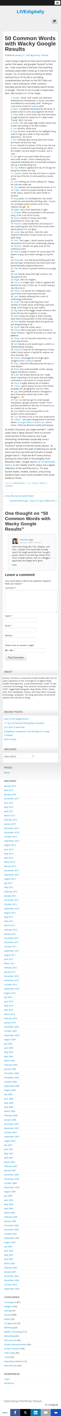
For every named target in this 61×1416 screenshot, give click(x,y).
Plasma (17, 223)
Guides (7, 1319)
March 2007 (9, 1162)
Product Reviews (11, 1348)
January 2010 (10, 1022)
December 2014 (11, 828)
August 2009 (10, 1039)
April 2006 (8, 1208)
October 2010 (10, 984)
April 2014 (8, 857)
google (35, 483)
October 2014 (10, 836)
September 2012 (11, 908)
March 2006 (9, 1212)
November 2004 (11, 1280)
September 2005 (11, 1238)
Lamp (16, 232)
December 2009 (11, 1026)
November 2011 (11, 942)
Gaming (7, 1310)
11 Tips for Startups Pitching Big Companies (24, 723)
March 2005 (9, 1263)
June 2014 (8, 849)
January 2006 (10, 1221)
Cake (16, 374)
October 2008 (10, 1081)
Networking (9, 1336)
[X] (25, 1412)
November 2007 (11, 1128)
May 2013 (8, 887)
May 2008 (8, 1103)
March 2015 (9, 815)
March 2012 (9, 925)
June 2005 (8, 1250)
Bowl (16, 369)
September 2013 (11, 874)
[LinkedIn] (35, 1412)
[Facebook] (15, 1412)
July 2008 (8, 1094)
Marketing (8, 1327)
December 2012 (11, 900)
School (17, 349)
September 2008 (11, 1086)
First (16, 240)
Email (8, 625)
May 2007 (8, 1153)
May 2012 (8, 917)
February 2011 (10, 967)
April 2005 (8, 1259)
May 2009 (8, 1052)
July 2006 (8, 1195)
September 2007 (11, 1136)
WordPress (9, 1383)
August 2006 (10, 1191)
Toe (16, 416)
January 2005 (10, 1272)
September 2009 (11, 1035)
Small (16, 302)
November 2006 (11, 1179)
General (7, 1314)
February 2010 (10, 1018)
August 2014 (10, 845)
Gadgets (8, 1306)
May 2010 (8, 1005)
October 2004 (10, 1284)
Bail (15, 411)
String (16, 260)
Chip (16, 268)
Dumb (17, 330)
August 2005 (10, 1242)
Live (15, 128)
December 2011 (11, 938)
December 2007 (11, 1124)
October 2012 (10, 904)
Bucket (16, 97)
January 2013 (10, 895)
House (17, 218)
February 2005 (10, 1267)
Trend (16, 386)
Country (17, 173)
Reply (14, 565)
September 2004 (11, 1288)
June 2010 (8, 1001)
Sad (15, 181)
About (7, 772)
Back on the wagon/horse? (16, 719)
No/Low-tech (10, 1340)
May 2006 (8, 1204)
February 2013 (10, 891)
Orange (17, 212)
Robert (17, 358)
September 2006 (11, 1187)
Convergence (10, 1302)
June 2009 (8, 1048)
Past (16, 400)
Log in (7, 1379)
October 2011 (10, 946)
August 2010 (10, 993)
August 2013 (10, 879)
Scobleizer (29, 360)
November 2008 (11, 1077)
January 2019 (10, 786)
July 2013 (8, 883)
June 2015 (8, 802)
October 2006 (10, 1183)
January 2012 (10, 934)
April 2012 (8, 921)
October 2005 (10, 1233)
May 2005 (8, 1255)
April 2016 (8, 790)
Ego (16, 391)
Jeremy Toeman (41, 55)
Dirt (15, 187)
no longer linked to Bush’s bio (30, 422)
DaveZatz (23, 539)
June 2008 (8, 1098)
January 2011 (10, 972)
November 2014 (11, 832)
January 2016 (10, 794)
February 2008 (10, 1115)
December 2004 (11, 1276)
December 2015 (11, 798)
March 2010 (9, 1014)
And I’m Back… (11, 739)
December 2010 (11, 976)
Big (15, 310)
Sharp (16, 338)
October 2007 (10, 1132)
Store (16, 383)
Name (8, 616)
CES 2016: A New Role (14, 727)
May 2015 (8, 807)
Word (15, 109)
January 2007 (10, 1170)
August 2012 (10, 912)
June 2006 (8, 1200)
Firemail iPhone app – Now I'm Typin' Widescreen (32, 500)
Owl (16, 296)
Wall (16, 316)
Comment (10, 588)
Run (14, 139)
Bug (16, 198)
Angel (16, 279)
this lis (26, 93)
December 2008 (11, 1073)
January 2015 (10, 824)
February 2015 (10, 819)
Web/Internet (19, 483)
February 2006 (10, 1217)
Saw (15, 156)
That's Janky (9, 1353)
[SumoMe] (56, 1412)
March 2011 (9, 963)
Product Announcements (15, 1344)
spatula (34, 106)
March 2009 (9, 1060)
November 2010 (11, 980)
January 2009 (10, 1069)
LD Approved (10, 1323)
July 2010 (8, 997)
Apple (16, 209)
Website (8, 635)
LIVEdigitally (30, 11)
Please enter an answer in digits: (19, 645)
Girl (15, 344)
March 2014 (9, 862)
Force (16, 282)
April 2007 (8, 1157)
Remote (17, 246)
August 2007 (10, 1141)
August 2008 (10, 1090)
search (43, 483)
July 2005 (8, 1246)
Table (16, 190)
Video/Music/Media (13, 1361)
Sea (14, 145)
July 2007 (8, 1145)
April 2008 (8, 1107)
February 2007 (10, 1166)
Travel (7, 1357)
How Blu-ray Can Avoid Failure (20, 496)
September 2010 (11, 988)
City (15, 167)
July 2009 (8, 1043)
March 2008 (9, 1111)
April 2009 (8, 1056)
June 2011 (8, 959)
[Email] (46, 1412)
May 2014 (8, 853)
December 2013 (11, 870)
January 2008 (10, 1119)
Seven (15, 123)
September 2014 (11, 840)
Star (16, 321)
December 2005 (11, 1225)
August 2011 (10, 955)
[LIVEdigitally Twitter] (54, 21)
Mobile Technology (13, 1331)
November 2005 (11, 1229)
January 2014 (10, 866)
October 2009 (10, 1031)
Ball (15, 274)
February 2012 (10, 929)
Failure (17, 419)
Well (16, 251)
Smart (17, 327)
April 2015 (8, 811)
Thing (15, 114)
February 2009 (10, 1064)
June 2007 (8, 1149)
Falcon (17, 290)
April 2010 (8, 1009)
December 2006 (11, 1174)
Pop (16, 363)
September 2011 (11, 950)
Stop (15, 131)
